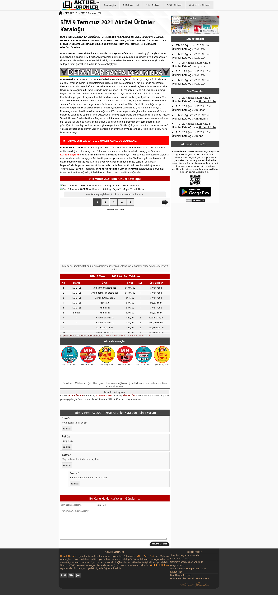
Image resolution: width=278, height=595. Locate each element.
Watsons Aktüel (199, 5)
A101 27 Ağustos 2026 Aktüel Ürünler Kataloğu (191, 64)
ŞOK (78, 575)
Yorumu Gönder (159, 543)
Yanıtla (66, 428)
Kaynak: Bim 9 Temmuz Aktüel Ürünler (81, 335)
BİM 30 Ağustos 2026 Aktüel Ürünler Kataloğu (190, 47)
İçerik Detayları (114, 392)
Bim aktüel (89, 111)
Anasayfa (110, 5)
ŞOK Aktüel (174, 5)
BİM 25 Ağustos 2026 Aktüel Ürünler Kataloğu (190, 81)
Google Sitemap (194, 568)
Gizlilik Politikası (159, 565)
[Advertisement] (115, 237)
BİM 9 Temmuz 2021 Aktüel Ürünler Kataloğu (107, 25)
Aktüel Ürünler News (198, 578)
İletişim (187, 575)
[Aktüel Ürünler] (80, 5)
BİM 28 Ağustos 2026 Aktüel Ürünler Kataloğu (190, 55)
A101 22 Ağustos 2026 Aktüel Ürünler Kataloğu (191, 73)
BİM (71, 575)
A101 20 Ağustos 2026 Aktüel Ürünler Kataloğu (191, 99)
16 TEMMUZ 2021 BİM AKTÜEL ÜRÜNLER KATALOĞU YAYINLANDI (100, 140)
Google (182, 555)
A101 (63, 575)
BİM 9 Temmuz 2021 (92, 13)
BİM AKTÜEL (71, 13)
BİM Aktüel (153, 5)
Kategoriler (176, 571)
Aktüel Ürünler (76, 395)
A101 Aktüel (131, 5)
